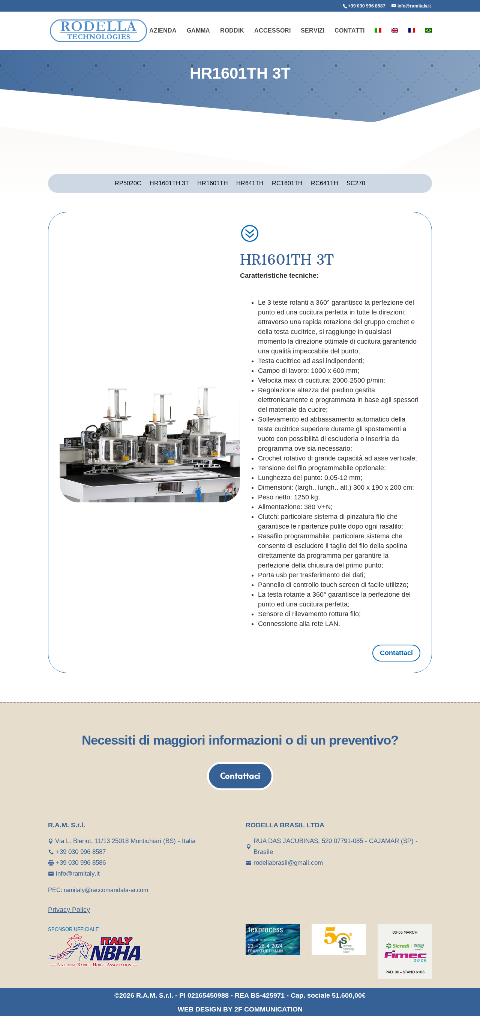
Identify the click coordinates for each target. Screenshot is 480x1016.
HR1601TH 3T (169, 183)
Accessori (272, 31)
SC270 (355, 183)
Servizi (312, 31)
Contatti (349, 31)
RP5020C (128, 183)
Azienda (163, 31)
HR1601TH (212, 183)
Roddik (232, 31)
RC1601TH (287, 183)
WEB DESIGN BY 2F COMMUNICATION (240, 1009)
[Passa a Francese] (411, 39)
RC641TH (324, 183)
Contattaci (396, 653)
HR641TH (250, 183)
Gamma (198, 31)
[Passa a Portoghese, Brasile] (428, 39)
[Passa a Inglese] (395, 39)
